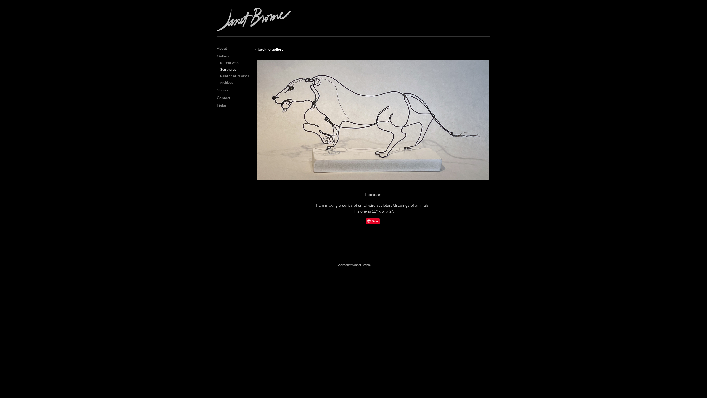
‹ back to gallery (269, 49)
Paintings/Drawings (233, 76)
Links (221, 105)
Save (375, 221)
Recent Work (229, 63)
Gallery (223, 56)
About (222, 48)
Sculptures (228, 70)
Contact (223, 98)
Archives (226, 83)
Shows (222, 90)
